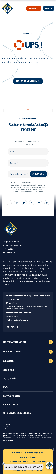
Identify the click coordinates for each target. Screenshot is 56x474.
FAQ (5, 387)
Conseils (8, 370)
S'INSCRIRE (37, 174)
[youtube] (39, 202)
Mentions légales (28, 457)
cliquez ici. (40, 194)
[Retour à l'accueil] (7, 8)
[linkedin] (24, 202)
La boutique (10, 404)
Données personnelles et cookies (28, 453)
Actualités (10, 378)
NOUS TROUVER (12, 327)
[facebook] (31, 202)
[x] (9, 202)
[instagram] (16, 202)
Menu (47, 8)
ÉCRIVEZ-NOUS (9, 252)
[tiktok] (46, 202)
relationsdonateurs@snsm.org (17, 320)
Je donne (32, 8)
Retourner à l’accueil (26, 81)
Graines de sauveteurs (17, 413)
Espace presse (11, 395)
